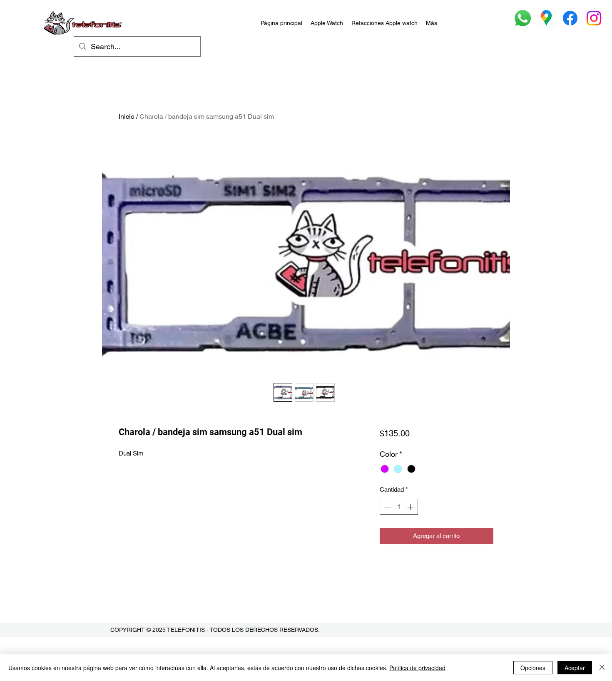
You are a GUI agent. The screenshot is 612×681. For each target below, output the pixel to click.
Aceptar (575, 667)
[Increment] (411, 507)
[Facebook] (570, 18)
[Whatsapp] (522, 18)
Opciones (532, 667)
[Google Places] (546, 18)
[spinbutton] (399, 507)
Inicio (126, 116)
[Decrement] (386, 507)
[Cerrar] (602, 667)
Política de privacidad (417, 667)
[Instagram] (594, 18)
